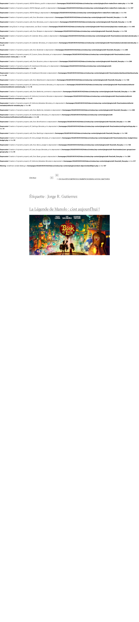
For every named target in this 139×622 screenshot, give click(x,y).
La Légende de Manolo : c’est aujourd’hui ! (64, 209)
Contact (70, 179)
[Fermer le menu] (56, 175)
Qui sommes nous (98, 179)
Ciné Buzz (32, 178)
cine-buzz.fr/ (62, 179)
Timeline (107, 179)
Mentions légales (78, 179)
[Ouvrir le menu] (51, 178)
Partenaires (88, 179)
